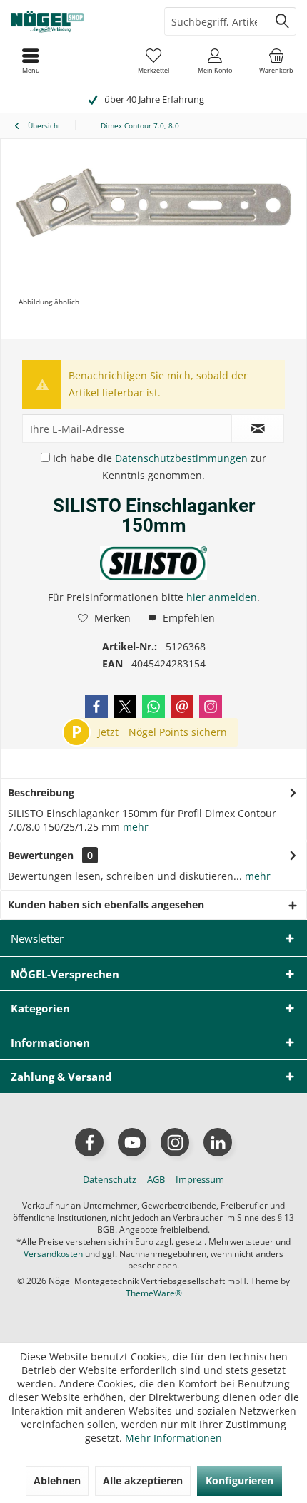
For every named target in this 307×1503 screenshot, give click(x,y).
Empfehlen (187, 618)
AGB (156, 1179)
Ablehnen (57, 1480)
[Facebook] (96, 706)
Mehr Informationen (173, 1438)
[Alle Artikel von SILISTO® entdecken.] (153, 563)
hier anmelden (221, 597)
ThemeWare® (154, 1293)
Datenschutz (109, 1179)
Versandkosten (53, 1254)
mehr (134, 826)
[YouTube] (132, 1142)
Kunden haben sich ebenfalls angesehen (106, 904)
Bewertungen (41, 855)
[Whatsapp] (153, 706)
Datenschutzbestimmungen (181, 458)
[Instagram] (210, 706)
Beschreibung (41, 792)
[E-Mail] (182, 706)
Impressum (200, 1179)
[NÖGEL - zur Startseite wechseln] (77, 21)
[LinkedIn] (217, 1142)
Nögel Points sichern (178, 732)
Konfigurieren (239, 1480)
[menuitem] (276, 61)
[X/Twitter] (125, 706)
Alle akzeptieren (143, 1480)
